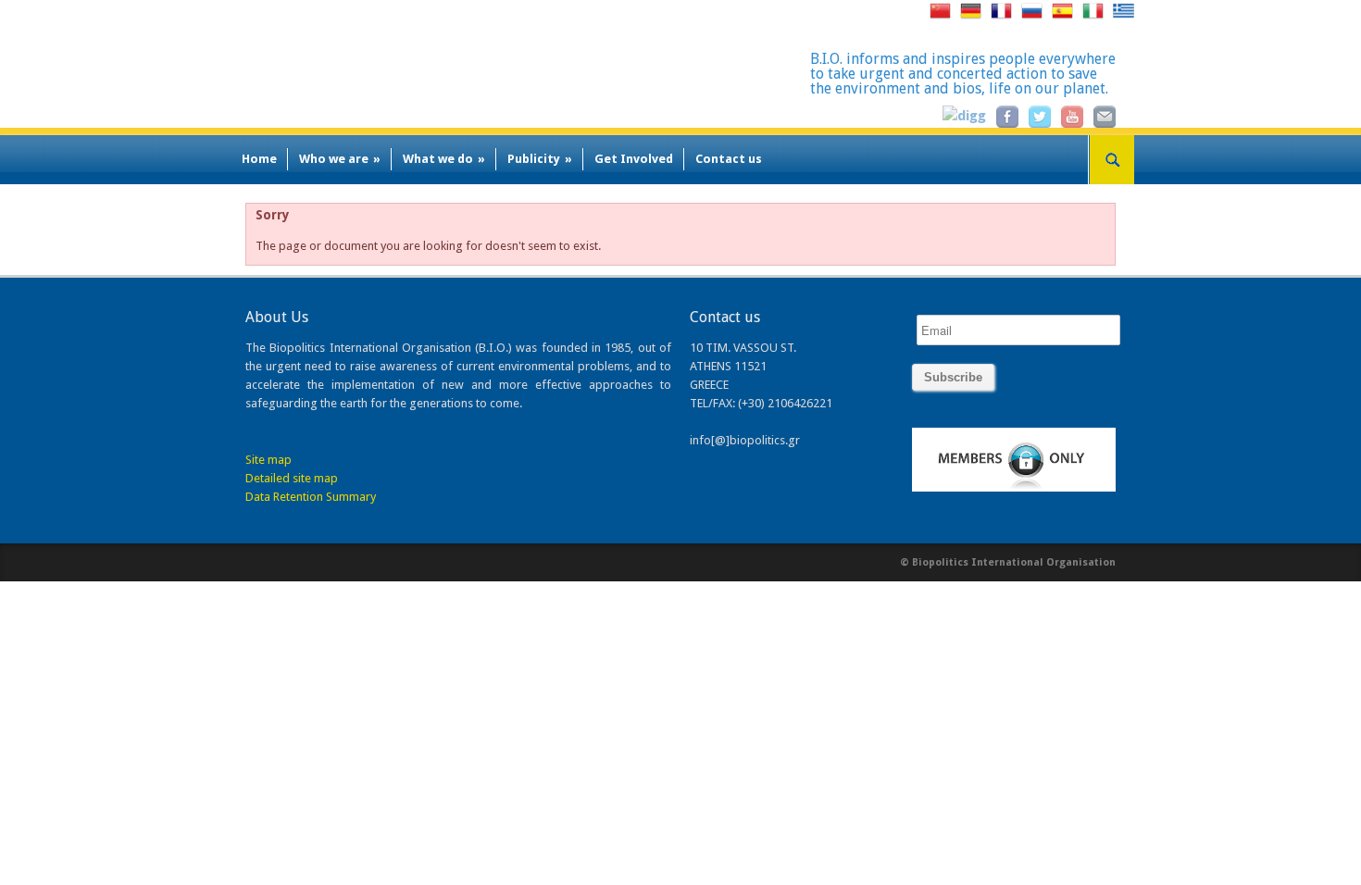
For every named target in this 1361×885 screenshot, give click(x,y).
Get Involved (633, 159)
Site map (268, 460)
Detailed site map (291, 478)
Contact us (728, 159)
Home (259, 159)
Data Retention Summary (310, 497)
